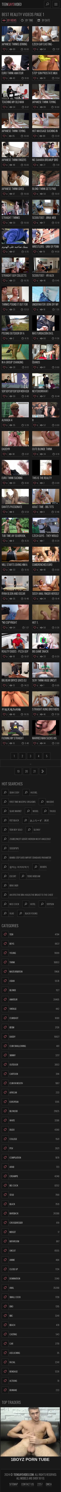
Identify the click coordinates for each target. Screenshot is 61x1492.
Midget (34, 1232)
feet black (14, 820)
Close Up (34, 1269)
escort (12, 876)
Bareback (34, 1213)
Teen (34, 934)
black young (31, 913)
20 (26, 771)
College (34, 1139)
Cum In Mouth (34, 1083)
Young (34, 953)
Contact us (27, 1484)
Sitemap (13, 1484)
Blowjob (34, 1111)
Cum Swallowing (34, 1046)
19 (18, 771)
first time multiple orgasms (22, 801)
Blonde (34, 990)
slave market (15, 811)
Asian (34, 980)
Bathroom (34, 1241)
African (34, 1092)
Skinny (34, 1055)
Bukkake (34, 1390)
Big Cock (34, 1185)
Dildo (34, 1129)
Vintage (34, 1008)
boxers (43, 867)
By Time (29, 20)
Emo (34, 1306)
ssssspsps (14, 848)
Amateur (34, 999)
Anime (34, 1260)
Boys (34, 943)
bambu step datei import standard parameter (30, 857)
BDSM (34, 1027)
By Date (46, 20)
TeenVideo (12, 4)
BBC (34, 1315)
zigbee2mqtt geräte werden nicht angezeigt (30, 839)
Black (34, 1204)
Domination (34, 1278)
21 (34, 771)
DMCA (49, 1484)
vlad (11, 913)
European (34, 1101)
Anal (34, 1287)
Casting (34, 1334)
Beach (34, 1325)
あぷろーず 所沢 (39, 820)
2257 (40, 1484)
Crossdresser (34, 1222)
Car (34, 1343)
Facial (34, 1362)
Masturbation (34, 971)
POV (34, 1148)
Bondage (34, 1371)
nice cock (14, 904)
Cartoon (34, 1073)
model (35, 811)
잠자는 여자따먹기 (19, 867)
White (34, 1120)
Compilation (34, 1157)
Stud (34, 1194)
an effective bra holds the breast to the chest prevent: (31, 895)
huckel (33, 792)
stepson (50, 904)
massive (50, 801)
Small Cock (34, 1297)
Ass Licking (34, 1353)
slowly (37, 829)
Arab (34, 1167)
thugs (53, 811)
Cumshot (34, 1018)
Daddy (34, 1036)
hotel (32, 904)
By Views (11, 20)
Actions (34, 1380)
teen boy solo (15, 829)
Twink (34, 962)
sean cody (14, 792)
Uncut (34, 1250)
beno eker (13, 885)
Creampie (34, 1176)
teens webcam (33, 876)
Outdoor (34, 1064)
